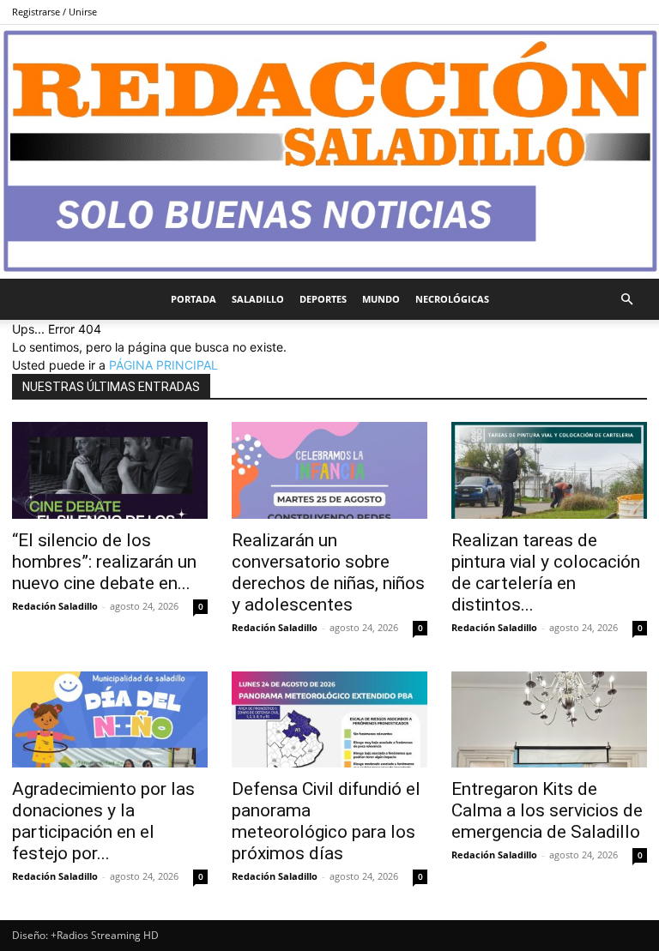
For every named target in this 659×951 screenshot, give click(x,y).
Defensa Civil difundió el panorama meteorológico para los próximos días (326, 821)
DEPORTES (323, 298)
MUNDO (381, 298)
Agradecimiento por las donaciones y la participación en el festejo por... (103, 821)
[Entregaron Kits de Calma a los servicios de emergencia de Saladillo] (549, 719)
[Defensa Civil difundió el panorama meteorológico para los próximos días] (329, 719)
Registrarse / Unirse (54, 11)
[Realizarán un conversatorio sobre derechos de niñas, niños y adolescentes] (329, 470)
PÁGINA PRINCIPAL (163, 365)
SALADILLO (258, 298)
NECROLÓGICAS (452, 298)
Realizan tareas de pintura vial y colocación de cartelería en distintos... (545, 572)
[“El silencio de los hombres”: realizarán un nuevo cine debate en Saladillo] (110, 470)
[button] (626, 300)
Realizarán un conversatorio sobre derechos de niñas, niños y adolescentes (328, 572)
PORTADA (193, 298)
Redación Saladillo (55, 605)
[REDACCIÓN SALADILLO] (329, 152)
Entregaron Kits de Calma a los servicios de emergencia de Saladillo (547, 810)
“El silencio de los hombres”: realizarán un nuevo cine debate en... (104, 561)
